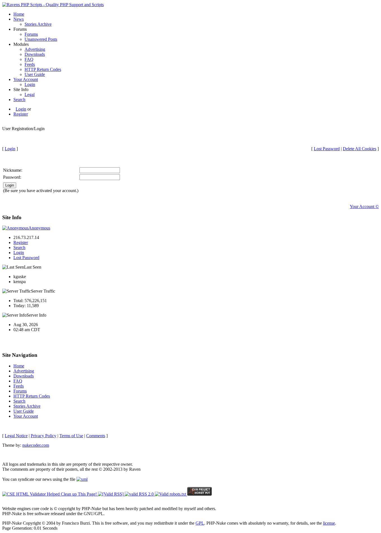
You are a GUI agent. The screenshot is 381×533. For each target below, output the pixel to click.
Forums (31, 34)
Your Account (25, 79)
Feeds (30, 64)
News (18, 19)
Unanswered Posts (41, 39)
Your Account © (364, 206)
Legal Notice (16, 435)
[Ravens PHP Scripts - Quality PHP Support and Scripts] (53, 4)
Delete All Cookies (359, 148)
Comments (95, 435)
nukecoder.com (35, 445)
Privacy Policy (43, 435)
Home (18, 14)
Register (20, 114)
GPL (200, 523)
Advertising (35, 49)
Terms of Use (71, 435)
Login (30, 84)
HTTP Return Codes (43, 69)
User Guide (35, 74)
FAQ (29, 59)
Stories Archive (38, 24)
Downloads (35, 54)
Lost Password (327, 148)
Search (19, 99)
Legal (30, 94)
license (329, 523)
